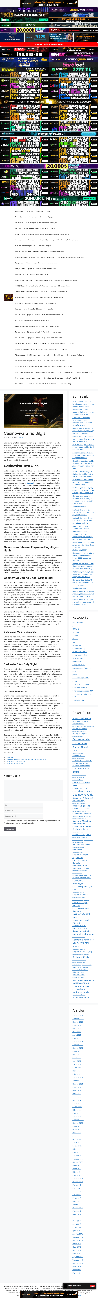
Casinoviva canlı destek (80, 770)
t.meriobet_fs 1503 (79, 688)
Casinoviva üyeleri (76, 965)
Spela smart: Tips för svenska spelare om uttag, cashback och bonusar (82, 536)
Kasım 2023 (77, 1107)
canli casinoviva (78, 724)
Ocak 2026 (76, 1032)
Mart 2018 (76, 1188)
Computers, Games (79, 652)
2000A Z (75, 632)
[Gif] (49, 101)
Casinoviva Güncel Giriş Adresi (81, 816)
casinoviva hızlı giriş (27, 759)
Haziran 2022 (77, 1162)
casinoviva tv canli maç (81, 915)
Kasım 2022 (77, 1146)
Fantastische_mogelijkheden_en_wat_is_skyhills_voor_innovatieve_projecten (82, 520)
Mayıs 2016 (76, 1244)
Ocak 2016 (76, 1250)
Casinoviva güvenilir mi (79, 818)
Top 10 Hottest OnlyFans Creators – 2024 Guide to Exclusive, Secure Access (41, 292)
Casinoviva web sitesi (81, 931)
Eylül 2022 (76, 1152)
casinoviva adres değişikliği (79, 731)
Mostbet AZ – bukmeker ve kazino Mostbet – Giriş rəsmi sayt (35, 303)
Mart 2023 (76, 1133)
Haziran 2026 (77, 1022)
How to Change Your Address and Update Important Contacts (80, 528)
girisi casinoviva (78, 975)
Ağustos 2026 (77, 1015)
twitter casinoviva (81, 992)
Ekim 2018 (76, 1172)
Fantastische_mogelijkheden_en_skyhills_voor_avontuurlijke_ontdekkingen (83, 512)
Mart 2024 (76, 1094)
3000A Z (75, 635)
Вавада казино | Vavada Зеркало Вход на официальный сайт (36, 263)
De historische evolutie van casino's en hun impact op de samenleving (82, 482)
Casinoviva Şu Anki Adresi (80, 970)
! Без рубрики (77, 622)
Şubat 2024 (77, 1097)
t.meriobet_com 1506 (80, 684)
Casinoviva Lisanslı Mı (77, 840)
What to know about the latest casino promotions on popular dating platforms (83, 404)
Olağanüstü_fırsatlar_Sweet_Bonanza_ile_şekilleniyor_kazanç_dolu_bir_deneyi (83, 574)
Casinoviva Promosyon (78, 882)
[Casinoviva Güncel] (8, 297)
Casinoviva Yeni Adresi (80, 945)
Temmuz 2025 (77, 1045)
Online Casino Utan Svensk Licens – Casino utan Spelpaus (35, 217)
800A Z (75, 639)
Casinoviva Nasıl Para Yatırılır (79, 870)
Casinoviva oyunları (77, 873)
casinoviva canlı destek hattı (79, 775)
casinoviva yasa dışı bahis (78, 937)
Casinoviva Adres (79, 729)
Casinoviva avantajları (77, 736)
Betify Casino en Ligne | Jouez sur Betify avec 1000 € (62, 378)
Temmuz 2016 (77, 1237)
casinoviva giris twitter (82, 791)
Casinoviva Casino (77, 780)
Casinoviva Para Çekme (81, 878)
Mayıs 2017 (76, 1211)
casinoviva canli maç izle (82, 761)
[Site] (24, 74)
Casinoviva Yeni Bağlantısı (78, 949)
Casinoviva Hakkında (78, 823)
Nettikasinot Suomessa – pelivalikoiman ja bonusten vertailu (35, 228)
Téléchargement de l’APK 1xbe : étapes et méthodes (32, 355)
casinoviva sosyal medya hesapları (80, 900)
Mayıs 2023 (76, 1126)
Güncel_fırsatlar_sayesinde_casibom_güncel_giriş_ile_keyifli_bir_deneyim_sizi (83, 439)
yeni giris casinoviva (80, 997)
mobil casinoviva (79, 989)
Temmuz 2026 (78, 1019)
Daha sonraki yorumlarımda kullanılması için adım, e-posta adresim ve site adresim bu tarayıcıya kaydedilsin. (33, 822)
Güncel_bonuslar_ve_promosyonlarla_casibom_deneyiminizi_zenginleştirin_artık (83, 593)
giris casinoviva (78, 972)
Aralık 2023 (76, 1103)
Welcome (29, 211)
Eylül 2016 (76, 1231)
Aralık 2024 (76, 1064)
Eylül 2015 (76, 1253)
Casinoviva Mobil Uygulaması (80, 856)
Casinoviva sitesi (80, 894)
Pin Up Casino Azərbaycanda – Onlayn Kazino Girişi (32, 320)
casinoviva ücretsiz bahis (78, 962)
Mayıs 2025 (76, 1051)
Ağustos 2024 (77, 1077)
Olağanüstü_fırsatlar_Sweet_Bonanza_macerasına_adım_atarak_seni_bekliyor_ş (83, 566)
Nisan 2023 (76, 1130)
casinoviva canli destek (78, 758)
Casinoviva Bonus (77, 753)
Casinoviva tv (77, 911)
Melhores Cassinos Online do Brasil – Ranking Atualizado (34, 257)
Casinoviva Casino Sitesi (81, 784)
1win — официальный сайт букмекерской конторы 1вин (34, 372)
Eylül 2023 (76, 1113)
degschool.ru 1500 (79, 655)
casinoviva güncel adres (80, 811)
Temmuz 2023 (78, 1120)
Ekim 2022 (76, 1149)
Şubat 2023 (77, 1136)
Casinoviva (19, 211)
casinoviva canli (78, 756)
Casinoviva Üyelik (80, 957)
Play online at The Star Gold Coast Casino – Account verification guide (39, 297)
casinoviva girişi (78, 801)
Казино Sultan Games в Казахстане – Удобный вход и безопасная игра (39, 251)
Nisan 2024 (76, 1090)
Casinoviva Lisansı (88, 840)
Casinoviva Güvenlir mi (81, 821)
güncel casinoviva (80, 983)
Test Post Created (79, 507)
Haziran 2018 (77, 1182)
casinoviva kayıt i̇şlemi (77, 832)
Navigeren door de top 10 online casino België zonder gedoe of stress (83, 582)
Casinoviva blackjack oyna (78, 751)
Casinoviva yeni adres (83, 939)
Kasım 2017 (76, 1198)
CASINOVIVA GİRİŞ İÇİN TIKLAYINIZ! (49, 44)
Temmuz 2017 (77, 1205)
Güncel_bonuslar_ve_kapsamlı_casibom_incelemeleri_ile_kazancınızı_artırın (83, 602)
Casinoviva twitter (79, 928)
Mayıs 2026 (76, 1025)
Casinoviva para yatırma (81, 875)
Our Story (72, 343)
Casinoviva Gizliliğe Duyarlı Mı (15, 761)
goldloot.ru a (77, 662)
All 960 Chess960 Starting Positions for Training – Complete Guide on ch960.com (42, 286)
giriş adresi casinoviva (83, 980)
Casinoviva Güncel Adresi (82, 814)
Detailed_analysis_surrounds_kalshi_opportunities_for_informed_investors (83, 447)
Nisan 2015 (76, 1270)
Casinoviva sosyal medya (78, 897)
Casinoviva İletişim (86, 965)
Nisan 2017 (76, 1214)
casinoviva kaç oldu (81, 834)
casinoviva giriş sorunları (78, 803)
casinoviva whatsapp (41, 759)
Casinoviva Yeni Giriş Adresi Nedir (80, 954)
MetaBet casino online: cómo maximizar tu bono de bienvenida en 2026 (83, 412)
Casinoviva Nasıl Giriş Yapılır (80, 868)
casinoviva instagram (82, 826)
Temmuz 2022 (77, 1159)
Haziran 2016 (77, 1240)
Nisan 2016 (76, 1247)
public (74, 675)
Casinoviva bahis (81, 739)
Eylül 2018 (76, 1175)
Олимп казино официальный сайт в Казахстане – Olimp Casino (37, 326)
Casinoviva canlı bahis (80, 763)
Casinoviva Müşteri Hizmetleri (80, 861)
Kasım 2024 (77, 1068)
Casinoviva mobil (77, 849)
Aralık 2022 (76, 1143)
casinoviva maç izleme (81, 845)
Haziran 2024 (77, 1084)
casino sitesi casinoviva (79, 726)
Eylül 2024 (76, 1074)
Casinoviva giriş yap (81, 806)
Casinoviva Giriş (65, 384)
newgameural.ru (78, 665)
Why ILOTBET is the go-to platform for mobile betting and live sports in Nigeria (82, 474)
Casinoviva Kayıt (80, 829)
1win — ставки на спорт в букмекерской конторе (75, 372)
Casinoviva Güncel (80, 808)
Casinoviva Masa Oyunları (14, 763)
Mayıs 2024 (76, 1087)
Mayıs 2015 (76, 1267)
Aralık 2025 (76, 1035)
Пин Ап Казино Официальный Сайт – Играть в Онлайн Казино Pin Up (39, 315)
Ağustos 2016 (77, 1234)
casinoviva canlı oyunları (78, 777)
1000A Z (75, 629)
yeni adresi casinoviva (78, 995)
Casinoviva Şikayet (80, 967)
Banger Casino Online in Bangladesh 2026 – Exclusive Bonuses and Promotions (42, 234)
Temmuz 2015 (77, 1260)
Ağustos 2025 (77, 1042)
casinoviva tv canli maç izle (80, 921)
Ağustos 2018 (77, 1178)
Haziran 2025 (77, 1048)
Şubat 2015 (76, 1276)
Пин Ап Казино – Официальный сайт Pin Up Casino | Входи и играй (38, 332)
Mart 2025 (76, 1055)
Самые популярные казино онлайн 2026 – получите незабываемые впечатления (43, 366)
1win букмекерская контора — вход (27, 378)
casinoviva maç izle (79, 842)
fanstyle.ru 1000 (78, 658)
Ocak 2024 (76, 1100)
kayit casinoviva (80, 986)
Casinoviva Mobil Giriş (77, 852)
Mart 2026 (76, 1028)
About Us (39, 211)
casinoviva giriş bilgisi (13, 759)
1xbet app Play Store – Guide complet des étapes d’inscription (36, 349)
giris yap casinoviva (78, 977)
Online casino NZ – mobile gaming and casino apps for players (36, 223)
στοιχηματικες (78, 700)
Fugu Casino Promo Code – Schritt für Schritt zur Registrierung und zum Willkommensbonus (46, 280)
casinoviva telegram (81, 908)
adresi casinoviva (81, 718)
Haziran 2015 (77, 1263)
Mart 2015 (76, 1273)
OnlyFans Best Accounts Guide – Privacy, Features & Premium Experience (40, 343)
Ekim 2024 (76, 1071)
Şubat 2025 (76, 1058)
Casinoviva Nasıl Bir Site (79, 865)
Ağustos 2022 (77, 1156)
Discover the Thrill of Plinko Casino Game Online (31, 274)
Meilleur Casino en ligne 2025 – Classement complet (33, 246)
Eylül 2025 (76, 1038)
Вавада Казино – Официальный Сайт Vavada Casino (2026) (35, 269)
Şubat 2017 (76, 1218)
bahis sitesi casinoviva (80, 721)
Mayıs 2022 (76, 1165)
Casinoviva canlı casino (81, 766)
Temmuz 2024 (78, 1081)
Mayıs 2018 (76, 1185)
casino (74, 642)
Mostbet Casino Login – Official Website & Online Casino (59, 240)
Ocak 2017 (76, 1221)
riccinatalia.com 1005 (80, 678)
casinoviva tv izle (79, 926)
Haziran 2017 (77, 1208)
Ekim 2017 (76, 1201)
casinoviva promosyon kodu (82, 887)
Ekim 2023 (76, 1110)
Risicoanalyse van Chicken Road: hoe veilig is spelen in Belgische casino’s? (83, 455)
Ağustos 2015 (77, 1257)
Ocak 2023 (76, 1139)
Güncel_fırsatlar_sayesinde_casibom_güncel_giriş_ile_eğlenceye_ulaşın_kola (83, 430)
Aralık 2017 (76, 1195)
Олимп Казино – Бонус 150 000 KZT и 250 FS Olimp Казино (35, 384)
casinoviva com (79, 788)
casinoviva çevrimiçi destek (79, 960)
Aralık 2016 (76, 1224)
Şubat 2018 (76, 1192)
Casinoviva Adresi (79, 734)
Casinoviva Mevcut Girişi (78, 847)
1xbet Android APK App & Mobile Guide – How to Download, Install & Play (40, 361)
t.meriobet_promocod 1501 (82, 691)
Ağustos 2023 (77, 1117)
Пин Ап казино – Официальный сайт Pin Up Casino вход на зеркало (38, 338)
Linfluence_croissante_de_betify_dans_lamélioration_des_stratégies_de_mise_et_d (83, 490)
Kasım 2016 (76, 1227)
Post (74, 671)
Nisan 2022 (76, 1169)
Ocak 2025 (76, 1061)
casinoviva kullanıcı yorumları (79, 837)
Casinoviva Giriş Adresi (82, 798)
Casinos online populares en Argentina (71, 257)
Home (49, 211)
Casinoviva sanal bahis (78, 892)
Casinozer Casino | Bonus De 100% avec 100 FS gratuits (34, 309)
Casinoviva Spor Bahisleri (79, 904)
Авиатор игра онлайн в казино (25, 240)
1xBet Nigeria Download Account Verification (69, 355)
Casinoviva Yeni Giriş (82, 952)
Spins (74, 681)
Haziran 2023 (77, 1123)
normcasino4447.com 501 (82, 668)
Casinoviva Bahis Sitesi (80, 745)
